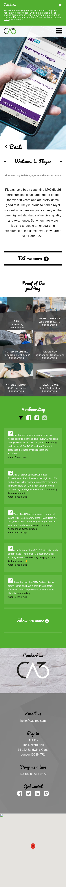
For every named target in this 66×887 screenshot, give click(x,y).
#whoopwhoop (29, 529)
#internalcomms (16, 561)
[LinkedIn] (38, 793)
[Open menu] (59, 31)
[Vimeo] (46, 793)
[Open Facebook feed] (10, 434)
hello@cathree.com (33, 720)
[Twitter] (29, 793)
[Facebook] (20, 793)
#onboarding (49, 442)
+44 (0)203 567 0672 (33, 774)
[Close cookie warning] (60, 5)
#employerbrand (16, 493)
